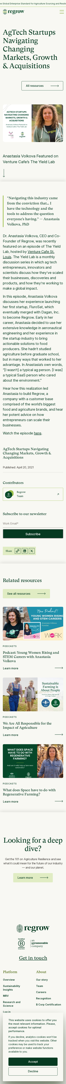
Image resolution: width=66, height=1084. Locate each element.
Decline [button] (33, 1071)
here (37, 433)
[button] (61, 12)
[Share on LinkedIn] (24, 551)
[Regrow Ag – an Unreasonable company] (39, 944)
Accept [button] (33, 1061)
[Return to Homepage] (33, 928)
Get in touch (33, 958)
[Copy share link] (17, 551)
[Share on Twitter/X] (31, 551)
